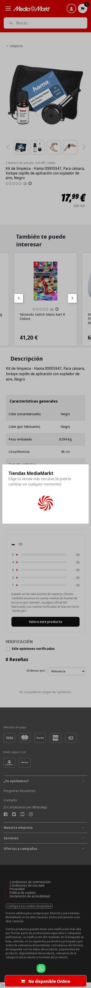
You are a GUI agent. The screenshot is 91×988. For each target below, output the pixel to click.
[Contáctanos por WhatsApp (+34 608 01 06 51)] (86, 970)
